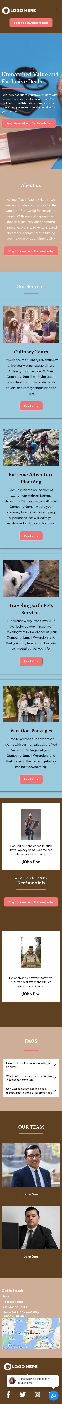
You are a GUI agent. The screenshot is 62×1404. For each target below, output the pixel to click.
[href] (31, 1333)
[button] (59, 10)
